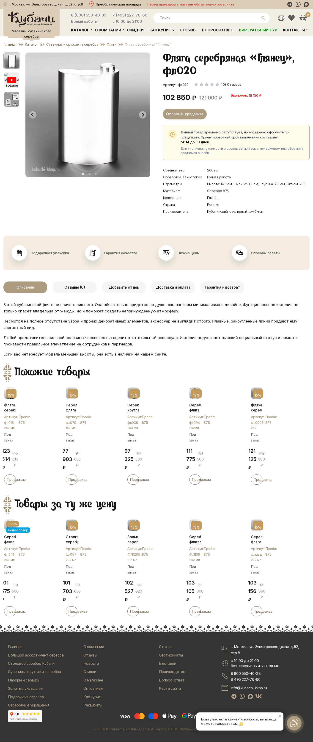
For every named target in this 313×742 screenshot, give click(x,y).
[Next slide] (142, 115)
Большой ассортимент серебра (36, 655)
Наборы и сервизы (24, 680)
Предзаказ (11, 479)
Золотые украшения (26, 688)
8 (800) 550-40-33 (88, 15)
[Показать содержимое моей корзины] (303, 18)
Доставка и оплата (173, 287)
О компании (108, 30)
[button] (11, 60)
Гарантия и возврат (222, 287)
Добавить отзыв (124, 287)
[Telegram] (290, 4)
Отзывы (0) (74, 287)
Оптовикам (93, 688)
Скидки (135, 30)
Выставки (167, 663)
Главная (15, 646)
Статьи (165, 646)
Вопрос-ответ (217, 30)
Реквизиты (92, 705)
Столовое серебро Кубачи (31, 663)
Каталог (80, 30)
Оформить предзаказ (184, 114)
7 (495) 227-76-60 (130, 15)
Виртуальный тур (258, 30)
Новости (91, 663)
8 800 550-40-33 (246, 673)
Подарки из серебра (26, 697)
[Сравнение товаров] (281, 18)
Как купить (161, 30)
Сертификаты (171, 655)
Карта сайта (170, 688)
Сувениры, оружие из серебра (34, 671)
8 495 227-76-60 (246, 679)
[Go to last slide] (32, 115)
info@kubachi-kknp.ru (249, 688)
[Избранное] (291, 18)
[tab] (83, 173)
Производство (172, 671)
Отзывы (188, 30)
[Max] (306, 4)
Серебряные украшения (28, 705)
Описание (25, 287)
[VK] (258, 696)
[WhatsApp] (298, 4)
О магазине (93, 680)
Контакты (294, 30)
